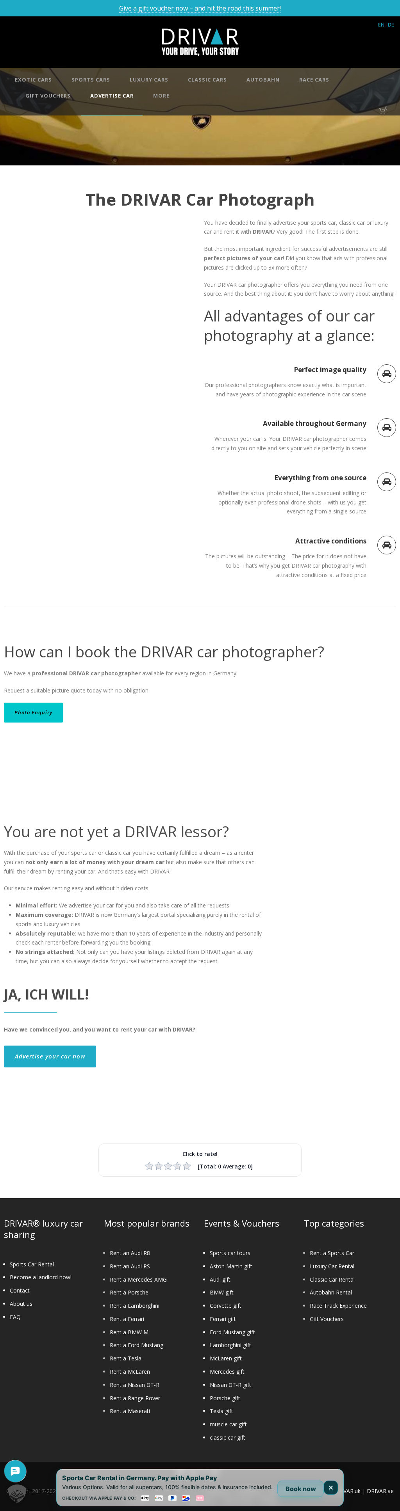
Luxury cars (149, 79)
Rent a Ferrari (127, 1319)
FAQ (15, 1317)
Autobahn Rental (331, 1292)
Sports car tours (230, 1253)
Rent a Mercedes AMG (138, 1279)
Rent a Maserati (130, 1411)
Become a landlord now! (40, 1277)
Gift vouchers (48, 95)
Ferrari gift (223, 1319)
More (161, 95)
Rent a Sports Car (332, 1253)
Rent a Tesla (125, 1358)
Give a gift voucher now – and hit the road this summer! (200, 8)
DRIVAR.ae (380, 1491)
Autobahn (263, 79)
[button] (17, 1494)
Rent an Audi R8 (130, 1253)
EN (381, 24)
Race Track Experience (338, 1305)
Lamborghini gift (230, 1345)
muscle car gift (228, 1424)
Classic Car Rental (332, 1279)
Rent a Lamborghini (134, 1305)
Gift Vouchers (327, 1319)
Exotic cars (33, 79)
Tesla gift (221, 1411)
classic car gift (227, 1437)
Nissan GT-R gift (230, 1384)
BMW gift (222, 1292)
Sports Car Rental (32, 1264)
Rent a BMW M (129, 1332)
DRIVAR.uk (347, 1491)
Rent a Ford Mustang (136, 1345)
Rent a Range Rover (135, 1398)
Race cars (314, 79)
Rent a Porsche (129, 1292)
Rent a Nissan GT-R (134, 1384)
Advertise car (112, 95)
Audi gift (220, 1279)
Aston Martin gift (231, 1266)
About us (21, 1303)
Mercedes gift (227, 1371)
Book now (301, 1489)
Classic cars (207, 79)
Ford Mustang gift (232, 1332)
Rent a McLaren (130, 1371)
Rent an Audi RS (130, 1266)
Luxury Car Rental (332, 1266)
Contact (20, 1290)
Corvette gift (225, 1305)
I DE (390, 24)
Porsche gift (225, 1398)
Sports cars (90, 79)
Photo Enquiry (33, 712)
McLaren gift (226, 1358)
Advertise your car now (50, 1056)
